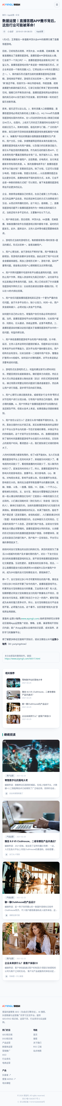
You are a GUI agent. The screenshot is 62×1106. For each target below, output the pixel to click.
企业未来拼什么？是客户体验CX (21, 963)
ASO (4, 1054)
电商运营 (6, 1062)
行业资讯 (6, 1058)
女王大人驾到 (14, 854)
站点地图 (37, 1050)
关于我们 (37, 1042)
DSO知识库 (7, 1038)
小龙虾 (10, 31)
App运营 (10, 15)
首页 (4, 15)
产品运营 (10, 836)
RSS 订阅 (37, 1046)
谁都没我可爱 (14, 915)
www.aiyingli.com (30, 618)
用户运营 (10, 775)
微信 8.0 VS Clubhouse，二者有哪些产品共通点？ (31, 841)
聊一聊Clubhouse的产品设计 (20, 902)
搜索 (35, 1038)
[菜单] (57, 4)
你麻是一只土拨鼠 (16, 976)
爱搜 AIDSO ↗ (9, 1079)
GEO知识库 (7, 1034)
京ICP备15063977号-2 (31, 1099)
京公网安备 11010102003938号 (32, 1102)
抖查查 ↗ (6, 1075)
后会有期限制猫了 (16, 793)
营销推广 (6, 1050)
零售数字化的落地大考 (16, 780)
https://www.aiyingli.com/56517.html (22, 658)
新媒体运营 (7, 1046)
